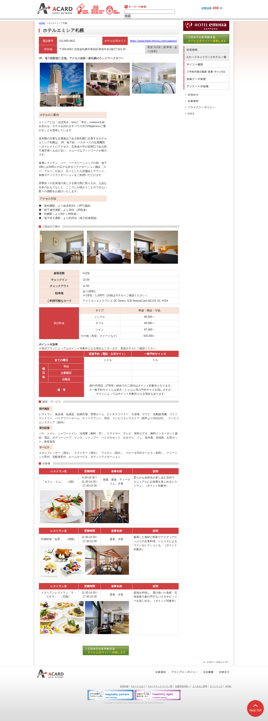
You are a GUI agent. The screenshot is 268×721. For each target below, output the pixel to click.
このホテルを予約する (109, 650)
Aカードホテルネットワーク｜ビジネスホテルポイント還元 (54, 673)
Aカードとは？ (138, 686)
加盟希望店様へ (182, 686)
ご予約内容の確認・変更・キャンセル (206, 71)
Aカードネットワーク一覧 (160, 686)
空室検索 (206, 49)
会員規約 (202, 100)
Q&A (202, 113)
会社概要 (208, 672)
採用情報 (124, 686)
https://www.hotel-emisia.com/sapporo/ (153, 40)
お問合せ (202, 94)
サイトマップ (216, 686)
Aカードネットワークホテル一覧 (206, 56)
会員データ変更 (206, 78)
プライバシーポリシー (202, 107)
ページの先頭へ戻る (216, 662)
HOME (42, 23)
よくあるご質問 (199, 686)
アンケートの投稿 (206, 86)
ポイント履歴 (206, 64)
